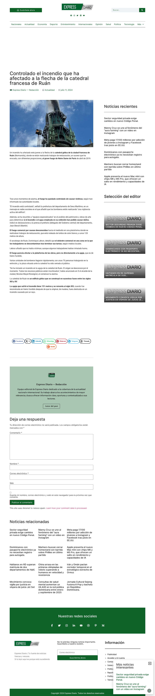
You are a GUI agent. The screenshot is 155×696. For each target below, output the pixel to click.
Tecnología (129, 24)
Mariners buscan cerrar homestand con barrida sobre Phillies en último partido (50, 551)
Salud (108, 24)
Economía (42, 24)
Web (12, 483)
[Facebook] (71, 15)
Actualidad (29, 24)
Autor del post (51, 406)
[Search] (142, 10)
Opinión (99, 24)
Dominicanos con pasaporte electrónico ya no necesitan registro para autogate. (23, 551)
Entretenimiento (68, 24)
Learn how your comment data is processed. (66, 508)
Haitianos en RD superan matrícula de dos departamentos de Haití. (22, 567)
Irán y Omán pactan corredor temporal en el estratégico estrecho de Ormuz (79, 568)
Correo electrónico (19, 473)
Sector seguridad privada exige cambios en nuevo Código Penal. (22, 532)
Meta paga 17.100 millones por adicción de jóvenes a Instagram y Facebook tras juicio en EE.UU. (79, 534)
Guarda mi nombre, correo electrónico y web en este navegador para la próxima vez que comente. (51, 496)
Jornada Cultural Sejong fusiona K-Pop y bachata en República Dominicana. (79, 586)
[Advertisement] (77, 47)
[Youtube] (84, 15)
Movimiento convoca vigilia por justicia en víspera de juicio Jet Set (22, 584)
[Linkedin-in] (74, 625)
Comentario (16, 433)
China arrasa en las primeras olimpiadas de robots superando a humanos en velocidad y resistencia (51, 569)
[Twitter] (77, 15)
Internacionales (85, 24)
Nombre (14, 464)
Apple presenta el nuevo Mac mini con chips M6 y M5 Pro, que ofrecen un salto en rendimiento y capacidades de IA (80, 552)
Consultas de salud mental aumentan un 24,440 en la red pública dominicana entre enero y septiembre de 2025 (51, 587)
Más (139, 24)
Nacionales (16, 24)
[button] (18, 341)
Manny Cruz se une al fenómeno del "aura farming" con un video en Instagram (51, 533)
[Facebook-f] (52, 625)
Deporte (54, 24)
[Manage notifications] (149, 691)
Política (117, 24)
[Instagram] (74, 15)
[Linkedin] (81, 15)
